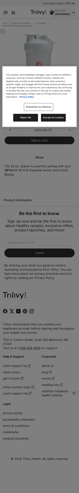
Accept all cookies (53, 117)
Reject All (25, 117)
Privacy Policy (26, 97)
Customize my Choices (38, 107)
